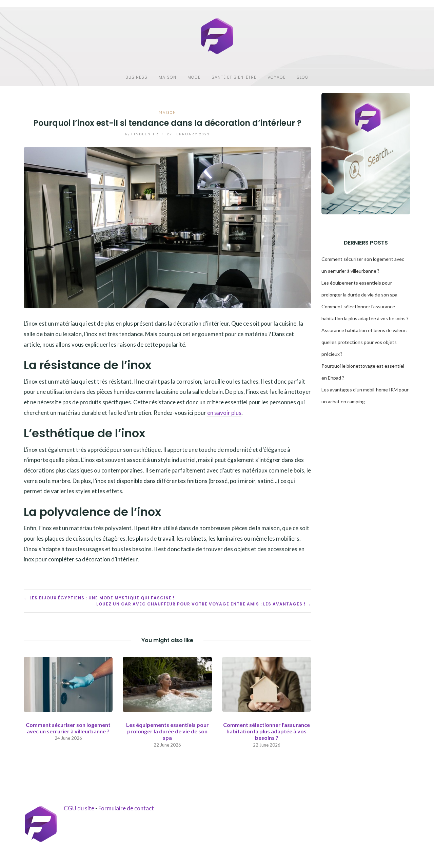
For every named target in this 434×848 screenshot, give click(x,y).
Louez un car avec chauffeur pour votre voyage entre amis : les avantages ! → (203, 604)
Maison (167, 77)
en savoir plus (224, 412)
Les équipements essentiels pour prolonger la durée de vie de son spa (167, 731)
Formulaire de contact (126, 808)
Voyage (276, 77)
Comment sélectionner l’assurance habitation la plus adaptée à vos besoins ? (266, 731)
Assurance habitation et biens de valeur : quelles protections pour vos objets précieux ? (364, 342)
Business (136, 77)
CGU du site (79, 808)
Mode (194, 77)
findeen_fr (142, 134)
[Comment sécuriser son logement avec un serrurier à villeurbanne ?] (68, 683)
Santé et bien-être (234, 77)
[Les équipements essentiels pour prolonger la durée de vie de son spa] (167, 683)
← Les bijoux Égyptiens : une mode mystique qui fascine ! (99, 598)
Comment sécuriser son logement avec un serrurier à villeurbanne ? (68, 727)
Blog (303, 77)
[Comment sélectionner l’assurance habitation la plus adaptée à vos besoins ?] (266, 683)
